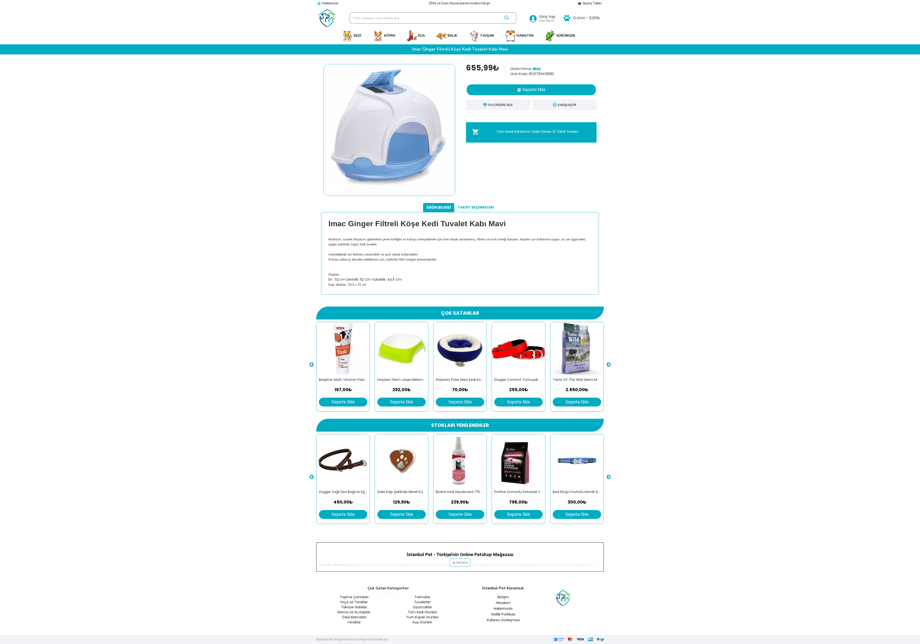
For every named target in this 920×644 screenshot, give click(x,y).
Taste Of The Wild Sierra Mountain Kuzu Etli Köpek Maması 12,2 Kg (577, 380)
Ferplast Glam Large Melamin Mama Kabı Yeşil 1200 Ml (401, 380)
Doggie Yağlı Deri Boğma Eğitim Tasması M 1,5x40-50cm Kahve (343, 492)
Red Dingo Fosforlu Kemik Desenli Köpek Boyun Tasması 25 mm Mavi (577, 492)
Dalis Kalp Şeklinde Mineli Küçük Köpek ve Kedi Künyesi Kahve (401, 492)
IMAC (537, 69)
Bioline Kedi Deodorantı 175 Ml (460, 492)
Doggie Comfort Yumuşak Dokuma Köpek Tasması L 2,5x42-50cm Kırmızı (518, 380)
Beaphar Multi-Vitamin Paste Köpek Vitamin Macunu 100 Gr (343, 380)
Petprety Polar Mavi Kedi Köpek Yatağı (460, 380)
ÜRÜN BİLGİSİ (439, 207)
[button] (311, 364)
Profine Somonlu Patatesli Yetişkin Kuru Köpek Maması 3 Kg (518, 492)
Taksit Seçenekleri (476, 207)
